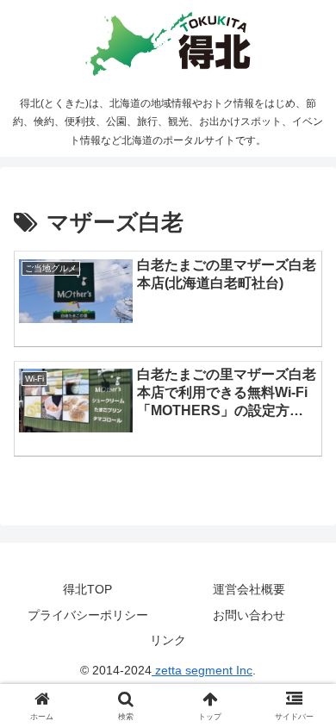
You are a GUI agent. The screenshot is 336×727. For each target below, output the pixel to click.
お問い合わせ (249, 615)
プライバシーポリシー (88, 615)
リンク (168, 640)
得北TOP (87, 589)
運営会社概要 (249, 589)
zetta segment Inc (202, 670)
